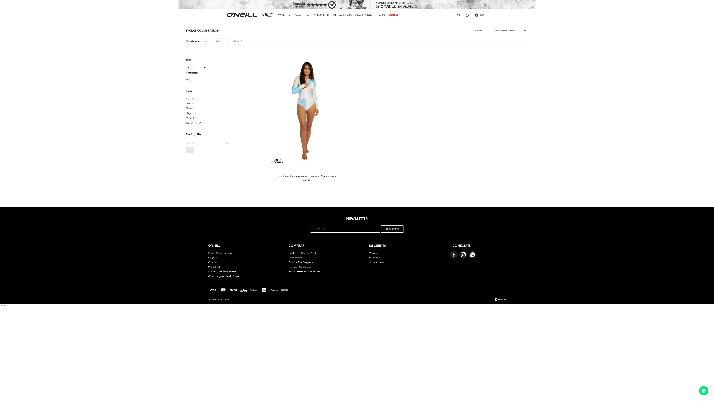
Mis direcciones (376, 262)
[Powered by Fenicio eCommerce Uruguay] (500, 299)
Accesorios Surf (317, 15)
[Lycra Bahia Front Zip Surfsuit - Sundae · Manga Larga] (306, 111)
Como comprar (296, 257)
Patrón (221, 41)
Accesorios (363, 15)
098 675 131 (214, 266)
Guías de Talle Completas (301, 262)
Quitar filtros (238, 40)
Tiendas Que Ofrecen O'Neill (302, 253)
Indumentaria (342, 15)
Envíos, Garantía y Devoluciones (304, 271)
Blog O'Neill (214, 257)
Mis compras (375, 257)
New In (380, 15)
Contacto (212, 262)
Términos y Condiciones (300, 266)
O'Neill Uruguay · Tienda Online (223, 276)
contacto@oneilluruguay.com (222, 271)
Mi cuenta (373, 253)
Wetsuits (284, 15)
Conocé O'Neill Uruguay (220, 253)
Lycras (298, 15)
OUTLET (393, 15)
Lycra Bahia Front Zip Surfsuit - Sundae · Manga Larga (306, 176)
